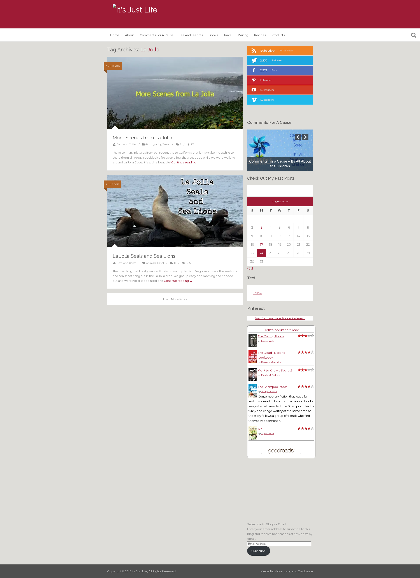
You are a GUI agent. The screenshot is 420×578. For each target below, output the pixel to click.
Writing (243, 35)
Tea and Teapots (191, 35)
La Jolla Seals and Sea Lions (144, 256)
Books (213, 35)
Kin (260, 429)
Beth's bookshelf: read (281, 330)
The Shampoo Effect (272, 387)
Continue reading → (185, 162)
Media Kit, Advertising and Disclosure (287, 571)
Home (114, 35)
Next (305, 137)
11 (175, 262)
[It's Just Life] (135, 10)
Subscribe (258, 551)
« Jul (250, 268)
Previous (298, 137)
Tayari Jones (267, 433)
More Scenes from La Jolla (142, 137)
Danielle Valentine (271, 362)
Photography (153, 144)
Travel (228, 35)
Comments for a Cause (156, 35)
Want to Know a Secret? (275, 370)
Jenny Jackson (269, 391)
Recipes (260, 35)
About (129, 35)
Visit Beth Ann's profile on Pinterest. (280, 318)
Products (278, 35)
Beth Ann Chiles (126, 144)
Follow (257, 293)
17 (261, 245)
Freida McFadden (270, 375)
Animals (151, 262)
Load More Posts (175, 299)
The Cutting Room (271, 336)
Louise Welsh (268, 341)
